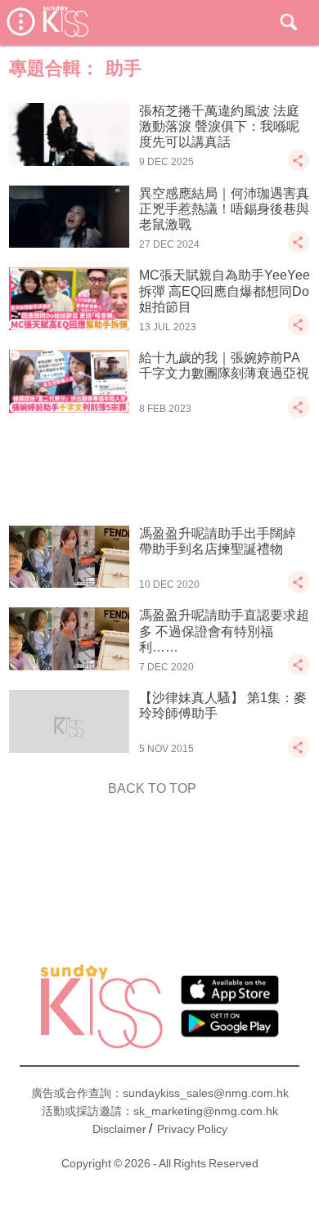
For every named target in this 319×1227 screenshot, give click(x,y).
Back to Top (152, 788)
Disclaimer (119, 1128)
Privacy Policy (192, 1128)
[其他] (298, 168)
